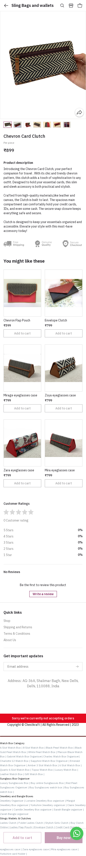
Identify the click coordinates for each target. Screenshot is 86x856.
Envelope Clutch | (45, 827)
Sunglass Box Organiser (15, 778)
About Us (10, 640)
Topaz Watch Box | (43, 769)
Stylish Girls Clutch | (58, 822)
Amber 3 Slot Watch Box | (43, 765)
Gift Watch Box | (34, 774)
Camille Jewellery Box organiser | (34, 809)
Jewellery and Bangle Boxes (16, 796)
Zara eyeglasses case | (36, 849)
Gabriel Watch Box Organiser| (25, 756)
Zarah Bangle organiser (14, 814)
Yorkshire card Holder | (13, 853)
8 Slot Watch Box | (34, 747)
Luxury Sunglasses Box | (15, 783)
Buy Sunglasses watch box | (46, 787)
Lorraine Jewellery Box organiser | (46, 800)
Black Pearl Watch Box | (60, 747)
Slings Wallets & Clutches (15, 818)
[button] (8, 125)
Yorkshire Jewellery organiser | (48, 805)
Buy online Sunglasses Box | (48, 783)
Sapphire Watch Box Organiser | (50, 760)
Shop (7, 621)
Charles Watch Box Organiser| (61, 756)
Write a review (43, 594)
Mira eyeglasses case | (65, 849)
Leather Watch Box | (12, 774)
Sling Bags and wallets (32, 5)
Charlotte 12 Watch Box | (15, 760)
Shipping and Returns (18, 627)
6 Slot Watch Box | (11, 747)
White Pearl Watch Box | (42, 752)
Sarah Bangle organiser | (69, 809)
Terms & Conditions (17, 634)
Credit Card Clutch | (67, 827)
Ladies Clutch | (9, 822)
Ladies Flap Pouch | (22, 827)
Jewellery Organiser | (12, 800)
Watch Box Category (12, 743)
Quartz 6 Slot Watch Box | (15, 769)
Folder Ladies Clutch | (32, 822)
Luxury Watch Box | (66, 769)
